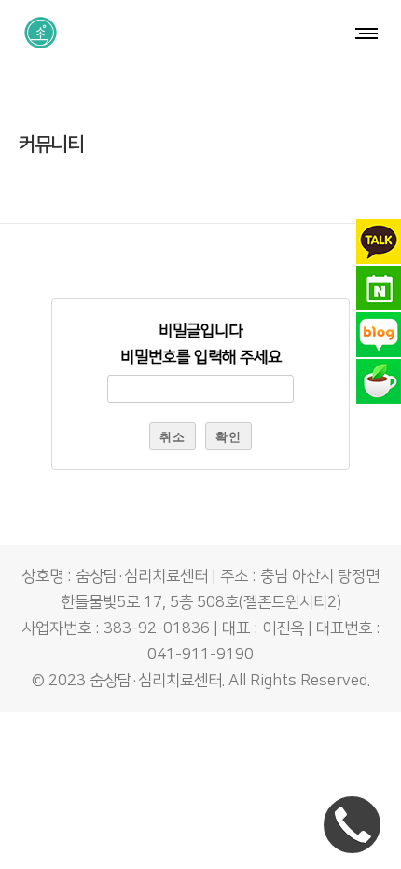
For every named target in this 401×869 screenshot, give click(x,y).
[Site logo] (40, 32)
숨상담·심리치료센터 (156, 680)
